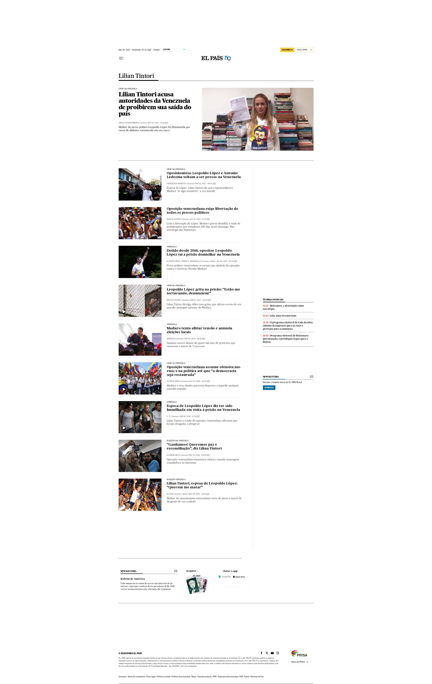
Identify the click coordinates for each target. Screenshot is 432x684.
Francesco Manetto (176, 183)
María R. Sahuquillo (191, 261)
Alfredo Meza (173, 261)
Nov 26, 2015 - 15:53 (198, 494)
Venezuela (172, 247)
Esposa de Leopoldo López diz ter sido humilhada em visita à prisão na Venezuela (203, 408)
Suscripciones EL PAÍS (207, 677)
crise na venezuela (176, 286)
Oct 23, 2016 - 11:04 (199, 381)
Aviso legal (151, 677)
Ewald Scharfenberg (129, 123)
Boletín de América (132, 579)
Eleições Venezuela (176, 480)
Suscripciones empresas (228, 677)
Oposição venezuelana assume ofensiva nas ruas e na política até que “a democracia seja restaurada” (203, 371)
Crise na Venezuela (128, 89)
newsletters (271, 376)
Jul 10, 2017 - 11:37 (200, 219)
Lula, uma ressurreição (283, 315)
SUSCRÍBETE (287, 50)
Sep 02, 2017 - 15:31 (158, 123)
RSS (241, 677)
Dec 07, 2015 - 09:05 (199, 455)
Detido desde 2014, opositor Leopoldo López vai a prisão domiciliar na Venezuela (203, 252)
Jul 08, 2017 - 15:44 (226, 261)
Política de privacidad (180, 677)
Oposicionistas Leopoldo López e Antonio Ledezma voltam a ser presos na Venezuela (204, 175)
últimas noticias (273, 299)
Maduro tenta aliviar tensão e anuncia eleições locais (199, 330)
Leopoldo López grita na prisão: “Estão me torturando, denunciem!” (203, 291)
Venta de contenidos (136, 677)
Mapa (193, 677)
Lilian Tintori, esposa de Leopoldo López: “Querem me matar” (202, 485)
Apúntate (269, 387)
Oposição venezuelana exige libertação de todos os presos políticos (202, 211)
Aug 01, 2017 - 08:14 (205, 183)
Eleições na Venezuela (178, 441)
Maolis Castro (174, 219)
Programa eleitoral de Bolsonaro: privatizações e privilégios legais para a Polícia (286, 339)
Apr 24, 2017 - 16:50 (194, 339)
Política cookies (163, 677)
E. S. (168, 416)
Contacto (123, 677)
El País (170, 494)
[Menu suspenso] (121, 58)
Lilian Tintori (136, 76)
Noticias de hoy (257, 677)
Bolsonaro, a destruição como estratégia (283, 307)
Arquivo (191, 571)
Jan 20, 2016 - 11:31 (189, 416)
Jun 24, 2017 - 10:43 (200, 300)
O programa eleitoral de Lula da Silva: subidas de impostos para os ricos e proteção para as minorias (288, 325)
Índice (246, 677)
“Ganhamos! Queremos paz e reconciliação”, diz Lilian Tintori (194, 446)
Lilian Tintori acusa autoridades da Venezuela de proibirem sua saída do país (155, 103)
